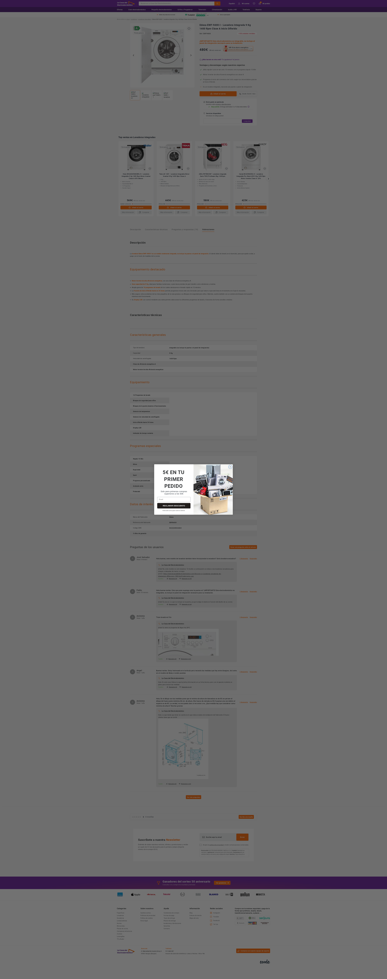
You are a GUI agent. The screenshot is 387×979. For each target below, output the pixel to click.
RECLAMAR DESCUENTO (174, 506)
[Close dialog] (230, 467)
